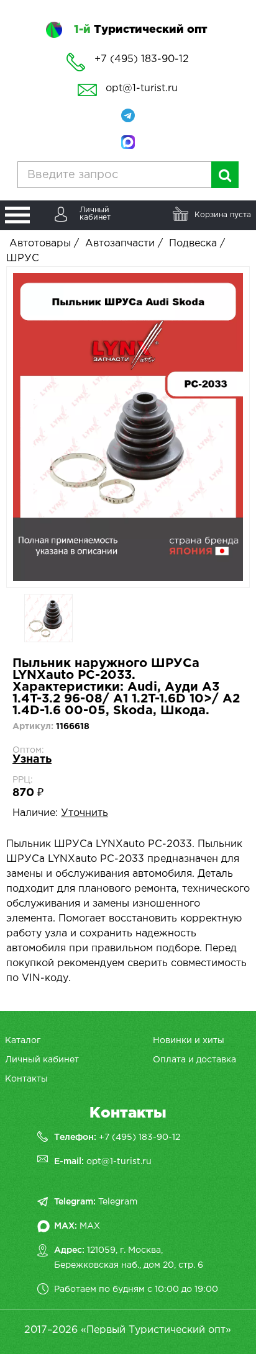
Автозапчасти (120, 243)
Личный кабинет (42, 1060)
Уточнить (84, 813)
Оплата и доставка (194, 1060)
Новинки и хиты (188, 1040)
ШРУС (22, 258)
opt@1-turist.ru (142, 88)
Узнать (32, 759)
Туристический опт (140, 30)
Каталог (22, 1040)
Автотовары (40, 243)
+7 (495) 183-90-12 (139, 1137)
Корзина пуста (222, 215)
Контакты (26, 1079)
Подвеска (193, 243)
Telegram (117, 1202)
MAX (90, 1226)
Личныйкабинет (95, 214)
